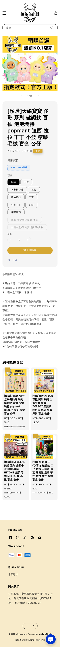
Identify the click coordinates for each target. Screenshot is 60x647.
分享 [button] (14, 259)
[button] (4, 13)
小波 (26, 182)
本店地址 (13, 574)
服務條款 (19, 640)
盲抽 (13, 182)
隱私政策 (30, 640)
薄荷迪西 (16, 212)
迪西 (31, 204)
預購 (10, 175)
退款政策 (40, 640)
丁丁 (31, 197)
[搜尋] (52, 27)
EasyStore (45, 633)
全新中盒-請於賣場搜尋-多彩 (27, 227)
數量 (10, 234)
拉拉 (33, 189)
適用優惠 (13, 160)
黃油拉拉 (16, 197)
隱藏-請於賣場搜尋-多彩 (24, 219)
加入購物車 (30, 250)
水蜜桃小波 (17, 189)
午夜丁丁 (16, 204)
